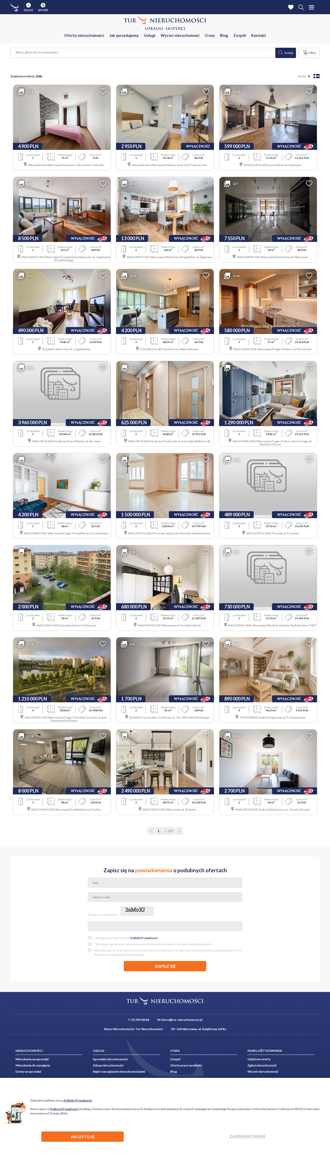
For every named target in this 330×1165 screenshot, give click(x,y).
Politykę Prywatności (78, 1100)
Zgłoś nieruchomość (262, 1065)
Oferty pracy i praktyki (186, 1065)
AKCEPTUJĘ (82, 1136)
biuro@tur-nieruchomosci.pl (181, 1020)
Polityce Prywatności (64, 1109)
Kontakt (258, 35)
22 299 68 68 (140, 1020)
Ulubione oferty (259, 1059)
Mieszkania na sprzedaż (32, 1059)
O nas (210, 35)
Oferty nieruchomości (84, 35)
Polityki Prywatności (144, 938)
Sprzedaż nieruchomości (110, 1059)
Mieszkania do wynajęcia (32, 1065)
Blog (224, 35)
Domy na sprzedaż (28, 1071)
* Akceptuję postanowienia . (126, 938)
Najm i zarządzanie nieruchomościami (119, 1071)
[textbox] (143, 53)
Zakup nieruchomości (108, 1065)
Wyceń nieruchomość (180, 35)
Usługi (149, 35)
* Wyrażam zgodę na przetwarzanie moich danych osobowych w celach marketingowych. (153, 944)
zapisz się (165, 966)
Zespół (239, 35)
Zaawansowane (247, 1136)
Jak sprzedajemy (124, 35)
